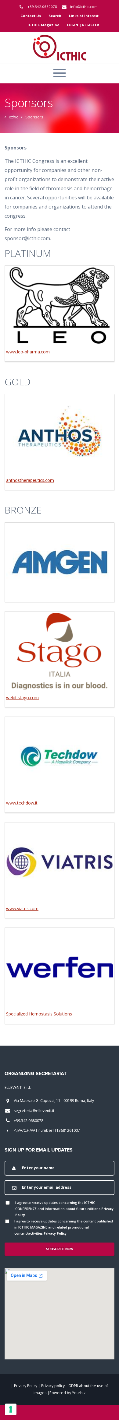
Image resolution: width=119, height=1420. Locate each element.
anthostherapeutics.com (30, 480)
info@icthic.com (84, 6)
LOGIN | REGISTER (83, 25)
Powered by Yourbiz (67, 1392)
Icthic (13, 117)
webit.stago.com (22, 697)
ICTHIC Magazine (43, 25)
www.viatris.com (22, 908)
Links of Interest (84, 15)
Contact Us (30, 15)
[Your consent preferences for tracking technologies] (10, 1409)
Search (55, 15)
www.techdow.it (22, 803)
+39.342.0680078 (42, 6)
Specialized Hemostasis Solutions (39, 1014)
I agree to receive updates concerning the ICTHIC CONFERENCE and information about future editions (64, 1209)
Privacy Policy (55, 1233)
